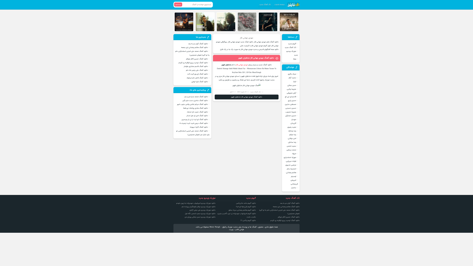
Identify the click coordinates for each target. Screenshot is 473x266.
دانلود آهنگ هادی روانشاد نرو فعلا (195, 108)
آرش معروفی (291, 93)
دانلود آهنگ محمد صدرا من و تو (196, 97)
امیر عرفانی (292, 138)
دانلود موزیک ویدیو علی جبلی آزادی (202, 210)
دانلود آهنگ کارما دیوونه (199, 127)
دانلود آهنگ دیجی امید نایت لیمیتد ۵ (194, 123)
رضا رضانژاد (292, 131)
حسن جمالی (291, 85)
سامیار (293, 188)
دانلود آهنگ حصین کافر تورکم (197, 59)
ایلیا (294, 81)
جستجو (178, 4)
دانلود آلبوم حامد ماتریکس (246, 203)
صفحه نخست (279, 4)
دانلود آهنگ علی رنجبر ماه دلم (197, 70)
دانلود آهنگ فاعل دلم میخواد (197, 78)
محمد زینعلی (291, 150)
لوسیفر (293, 176)
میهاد (294, 153)
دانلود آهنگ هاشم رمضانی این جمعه (194, 47)
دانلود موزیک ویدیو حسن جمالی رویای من (200, 217)
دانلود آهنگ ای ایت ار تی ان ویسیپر (195, 119)
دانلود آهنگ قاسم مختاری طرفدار (196, 66)
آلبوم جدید (292, 44)
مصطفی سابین (290, 104)
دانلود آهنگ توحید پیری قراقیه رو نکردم (193, 63)
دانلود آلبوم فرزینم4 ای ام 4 (246, 207)
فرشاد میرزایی (291, 161)
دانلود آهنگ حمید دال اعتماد (197, 112)
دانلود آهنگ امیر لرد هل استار (197, 116)
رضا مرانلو (292, 134)
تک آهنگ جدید (265, 4)
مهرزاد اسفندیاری (290, 157)
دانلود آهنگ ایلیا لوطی (199, 82)
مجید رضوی (291, 127)
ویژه (294, 59)
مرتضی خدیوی (290, 165)
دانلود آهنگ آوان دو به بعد (198, 44)
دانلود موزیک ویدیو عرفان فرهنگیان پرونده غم (198, 207)
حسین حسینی (290, 108)
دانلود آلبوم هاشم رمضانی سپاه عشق (242, 210)
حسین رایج (292, 100)
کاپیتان (293, 123)
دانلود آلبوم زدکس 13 (248, 220)
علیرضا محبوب (290, 112)
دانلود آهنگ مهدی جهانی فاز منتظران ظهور (256, 58)
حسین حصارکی (290, 116)
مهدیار (293, 119)
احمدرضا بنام (291, 169)
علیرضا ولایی (291, 89)
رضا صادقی (292, 142)
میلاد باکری (292, 74)
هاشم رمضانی (291, 172)
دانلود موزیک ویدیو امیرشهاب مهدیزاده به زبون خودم (195, 203)
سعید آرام (292, 78)
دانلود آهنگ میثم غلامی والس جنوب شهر (192, 104)
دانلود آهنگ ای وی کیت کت (197, 74)
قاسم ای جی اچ (290, 97)
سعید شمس (291, 146)
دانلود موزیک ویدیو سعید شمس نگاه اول (200, 213)
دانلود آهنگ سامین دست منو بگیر (195, 100)
